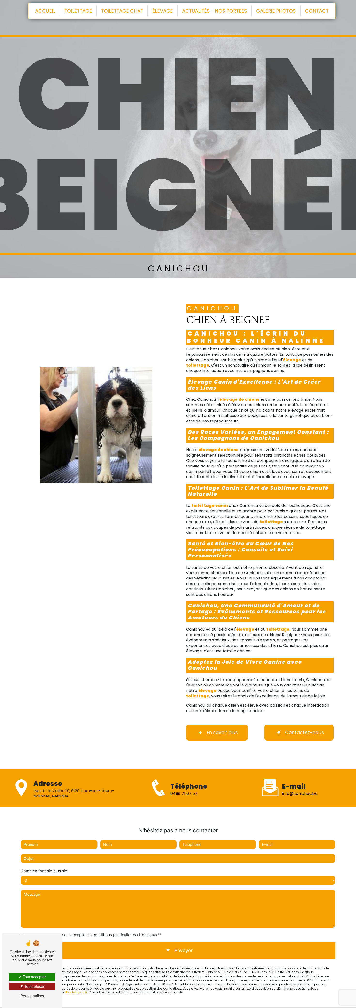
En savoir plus (222, 732)
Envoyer (183, 950)
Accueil (45, 11)
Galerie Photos (276, 11)
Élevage (162, 11)
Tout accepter (34, 977)
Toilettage (78, 11)
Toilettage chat (122, 11)
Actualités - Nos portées (214, 11)
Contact (317, 11)
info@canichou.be (299, 794)
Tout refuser (33, 987)
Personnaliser (32, 996)
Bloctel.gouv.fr (76, 993)
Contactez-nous (304, 732)
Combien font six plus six (44, 870)
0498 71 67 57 (183, 794)
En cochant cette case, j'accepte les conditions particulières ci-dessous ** (93, 934)
